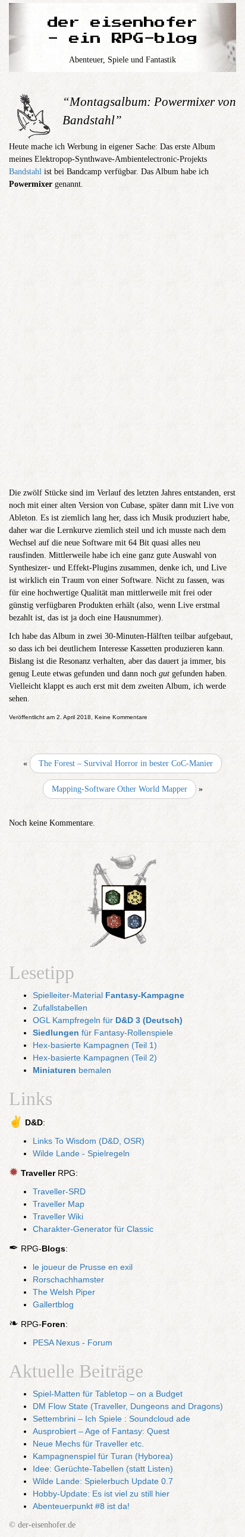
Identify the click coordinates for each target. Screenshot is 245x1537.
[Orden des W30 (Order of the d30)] (122, 902)
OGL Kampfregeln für (108, 1020)
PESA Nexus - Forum (72, 1342)
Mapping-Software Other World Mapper (119, 789)
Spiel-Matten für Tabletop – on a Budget (108, 1393)
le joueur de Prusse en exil (83, 1267)
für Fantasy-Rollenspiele (103, 1032)
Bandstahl (25, 171)
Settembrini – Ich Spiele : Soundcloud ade (111, 1418)
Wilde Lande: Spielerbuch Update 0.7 (103, 1481)
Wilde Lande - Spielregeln (81, 1153)
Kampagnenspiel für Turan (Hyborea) (103, 1456)
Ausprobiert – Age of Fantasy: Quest (101, 1431)
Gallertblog (53, 1304)
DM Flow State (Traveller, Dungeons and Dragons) (128, 1406)
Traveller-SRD (59, 1191)
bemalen (72, 1070)
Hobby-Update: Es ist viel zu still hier (101, 1493)
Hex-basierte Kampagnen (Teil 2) (95, 1057)
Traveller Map (58, 1204)
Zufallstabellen (60, 1007)
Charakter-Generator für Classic (93, 1229)
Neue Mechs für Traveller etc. (88, 1443)
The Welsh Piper (64, 1292)
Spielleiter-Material (108, 995)
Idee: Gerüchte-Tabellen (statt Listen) (103, 1468)
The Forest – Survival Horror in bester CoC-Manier (126, 763)
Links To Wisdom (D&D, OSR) (89, 1141)
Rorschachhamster (68, 1279)
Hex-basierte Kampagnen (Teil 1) (95, 1045)
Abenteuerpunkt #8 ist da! (81, 1506)
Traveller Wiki (58, 1216)
